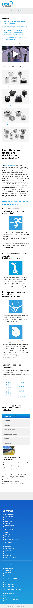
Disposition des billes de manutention (14, 35)
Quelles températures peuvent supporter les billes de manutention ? (16, 27)
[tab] (16, 416)
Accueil (3, 10)
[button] (15, 54)
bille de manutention (9, 165)
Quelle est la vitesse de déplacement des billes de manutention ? (15, 22)
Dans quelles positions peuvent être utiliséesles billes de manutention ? (13, 31)
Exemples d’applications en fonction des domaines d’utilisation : (15, 38)
